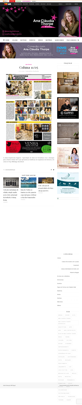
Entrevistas (60, 280)
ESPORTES (18, 1)
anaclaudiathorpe (10, 169)
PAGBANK (31, 4)
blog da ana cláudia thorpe (67, 333)
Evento (74, 350)
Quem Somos (59, 40)
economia (68, 343)
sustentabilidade (63, 393)
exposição (61, 356)
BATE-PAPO (68, 4)
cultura (69, 340)
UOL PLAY (43, 4)
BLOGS (34, 1)
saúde (68, 386)
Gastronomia (72, 356)
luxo (71, 370)
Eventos (32, 40)
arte (70, 327)
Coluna (15, 40)
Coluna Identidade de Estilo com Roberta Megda (70, 270)
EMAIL (76, 4)
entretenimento (63, 350)
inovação (68, 360)
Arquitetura (62, 327)
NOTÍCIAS (12, 1)
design (60, 343)
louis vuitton (62, 370)
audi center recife (70, 330)
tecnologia (71, 396)
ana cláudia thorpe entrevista (64, 322)
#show (67, 315)
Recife (70, 383)
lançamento (62, 366)
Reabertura (62, 383)
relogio (60, 386)
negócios (68, 376)
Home (7, 40)
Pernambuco (71, 380)
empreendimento (63, 346)
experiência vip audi (64, 353)
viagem (69, 399)
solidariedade (62, 390)
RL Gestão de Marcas (73, 385)
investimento (62, 363)
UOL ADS (49, 4)
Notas (59, 294)
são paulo (61, 396)
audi (59, 330)
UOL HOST (25, 4)
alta (73, 315)
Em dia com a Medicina (63, 276)
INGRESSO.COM (18, 4)
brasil (60, 336)
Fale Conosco (72, 40)
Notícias (23, 40)
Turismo (61, 399)
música (74, 373)
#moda (60, 315)
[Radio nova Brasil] (41, 58)
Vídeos (40, 40)
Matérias (49, 40)
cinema (67, 336)
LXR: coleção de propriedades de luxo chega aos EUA (45, 188)
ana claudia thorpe (64, 318)
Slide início (60, 302)
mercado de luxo (63, 373)
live (70, 366)
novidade (61, 380)
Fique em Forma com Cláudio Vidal (66, 287)
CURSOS (37, 4)
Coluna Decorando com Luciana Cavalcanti (70, 263)
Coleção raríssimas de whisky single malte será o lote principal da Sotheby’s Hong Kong (10, 195)
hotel (60, 360)
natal (60, 376)
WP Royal (13, 385)
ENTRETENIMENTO (27, 1)
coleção (61, 340)
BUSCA (60, 4)
